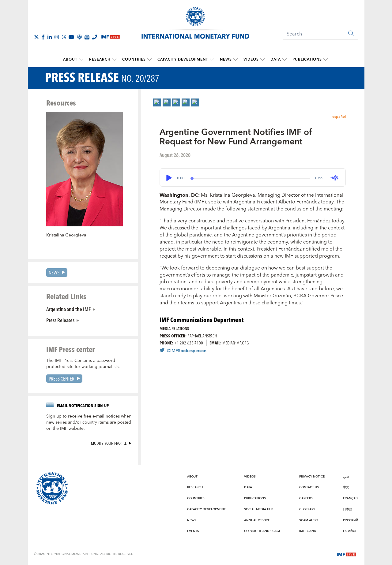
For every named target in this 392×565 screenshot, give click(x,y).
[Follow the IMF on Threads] (64, 37)
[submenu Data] (284, 59)
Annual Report (257, 520)
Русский (350, 520)
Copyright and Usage (262, 531)
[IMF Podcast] (79, 37)
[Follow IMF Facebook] (43, 37)
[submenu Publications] (325, 59)
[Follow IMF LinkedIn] (49, 37)
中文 (346, 487)
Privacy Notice (312, 476)
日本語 (347, 509)
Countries (134, 59)
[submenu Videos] (262, 59)
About (70, 59)
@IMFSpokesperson (186, 351)
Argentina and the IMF (68, 309)
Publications (307, 59)
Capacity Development (182, 59)
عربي (346, 476)
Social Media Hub (258, 509)
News (226, 59)
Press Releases (60, 320)
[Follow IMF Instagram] (57, 37)
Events (193, 531)
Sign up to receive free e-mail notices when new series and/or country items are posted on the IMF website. (88, 422)
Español (350, 531)
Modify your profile (109, 443)
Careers (306, 498)
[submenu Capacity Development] (212, 59)
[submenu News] (235, 59)
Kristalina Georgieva (66, 235)
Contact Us (309, 487)
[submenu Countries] (149, 59)
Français (350, 498)
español (339, 116)
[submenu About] (81, 59)
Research (100, 59)
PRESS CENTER (61, 378)
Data (275, 59)
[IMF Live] (346, 553)
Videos (251, 59)
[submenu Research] (114, 59)
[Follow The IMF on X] (36, 37)
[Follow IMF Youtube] (71, 37)
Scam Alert (308, 520)
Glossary (307, 509)
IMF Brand (307, 531)
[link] (157, 102)
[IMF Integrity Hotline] (94, 37)
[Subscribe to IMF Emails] (87, 37)
